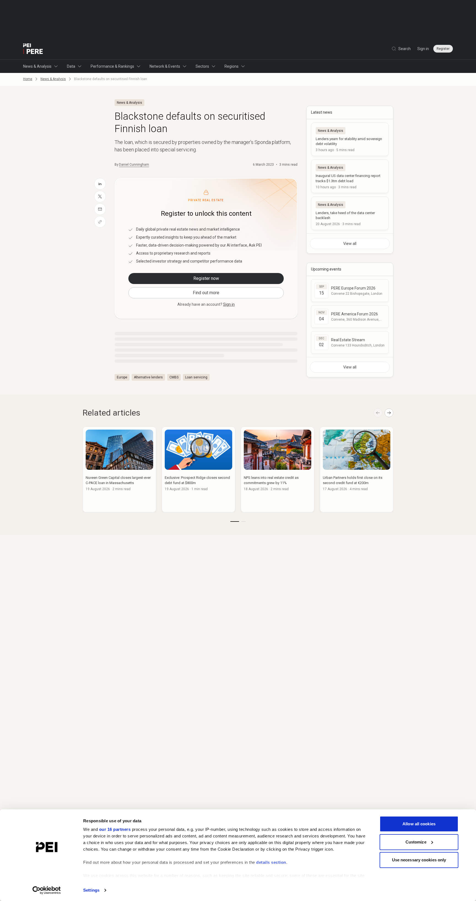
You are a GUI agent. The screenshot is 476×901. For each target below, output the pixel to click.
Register (443, 49)
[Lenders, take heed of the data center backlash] (349, 213)
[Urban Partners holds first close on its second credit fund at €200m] (356, 469)
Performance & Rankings (112, 66)
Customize (415, 842)
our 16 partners (115, 829)
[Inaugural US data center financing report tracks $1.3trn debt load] (349, 176)
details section (271, 862)
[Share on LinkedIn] (100, 184)
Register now (206, 278)
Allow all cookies (419, 823)
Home (27, 79)
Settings (91, 890)
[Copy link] (100, 222)
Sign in (423, 49)
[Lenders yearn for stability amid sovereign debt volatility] (349, 139)
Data (71, 66)
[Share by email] (100, 209)
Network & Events (165, 66)
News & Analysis (37, 66)
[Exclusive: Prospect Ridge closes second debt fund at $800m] (198, 469)
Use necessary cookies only (419, 860)
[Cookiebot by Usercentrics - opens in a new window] (47, 890)
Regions (232, 66)
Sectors (202, 66)
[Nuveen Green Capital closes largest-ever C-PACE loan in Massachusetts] (119, 469)
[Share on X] (100, 196)
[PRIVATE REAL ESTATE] (33, 48)
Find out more (206, 292)
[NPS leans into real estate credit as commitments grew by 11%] (277, 469)
